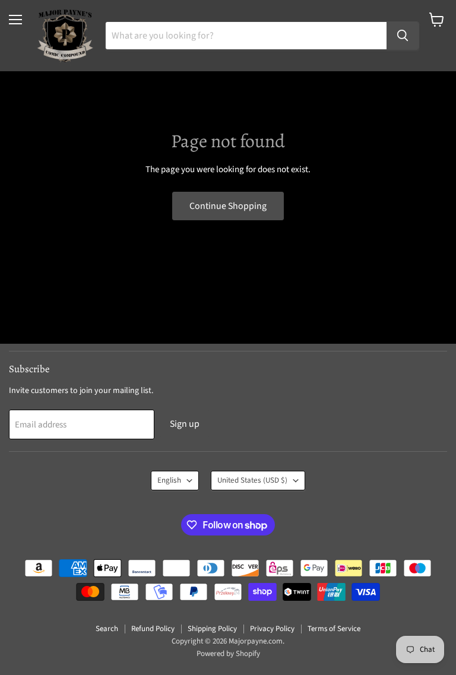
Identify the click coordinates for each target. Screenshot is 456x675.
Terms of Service (334, 628)
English (169, 480)
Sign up (185, 423)
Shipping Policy (212, 628)
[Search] (403, 35)
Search (107, 628)
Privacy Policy (272, 628)
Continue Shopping (228, 206)
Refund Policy (153, 628)
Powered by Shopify (228, 653)
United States (252, 480)
